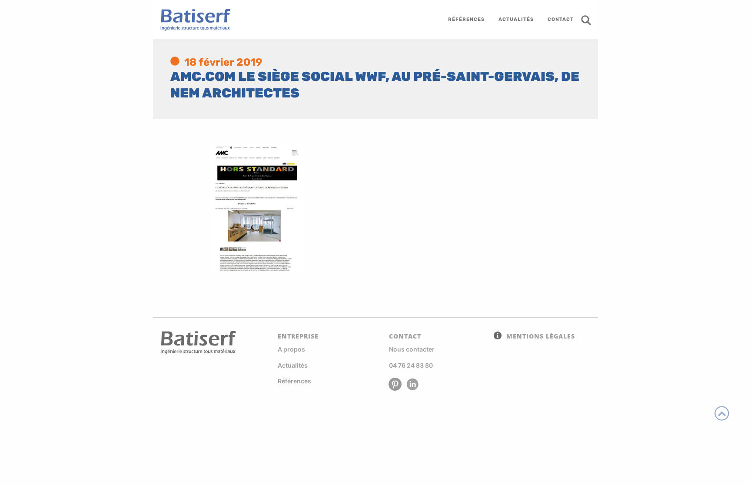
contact (561, 19)
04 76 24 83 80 (411, 365)
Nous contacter (412, 349)
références (466, 19)
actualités (516, 19)
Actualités (293, 365)
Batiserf (192, 19)
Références (294, 381)
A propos (291, 349)
